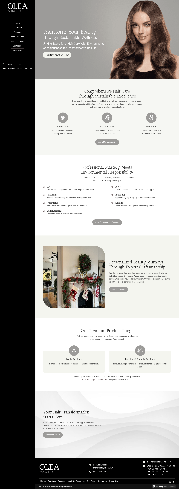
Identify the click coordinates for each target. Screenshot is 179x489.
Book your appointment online (95, 379)
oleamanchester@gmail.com (20, 68)
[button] (170, 482)
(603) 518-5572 (14, 64)
